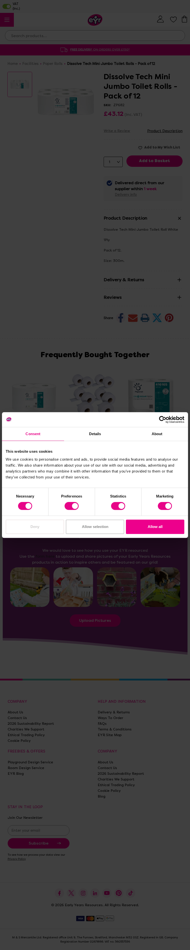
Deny (34, 527)
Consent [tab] (32, 434)
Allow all (155, 527)
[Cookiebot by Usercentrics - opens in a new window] (162, 419)
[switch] (72, 506)
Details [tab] (95, 434)
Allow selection (95, 527)
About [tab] (157, 434)
